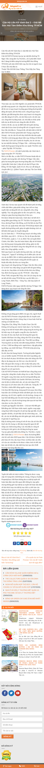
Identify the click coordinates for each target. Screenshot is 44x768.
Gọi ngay (8, 766)
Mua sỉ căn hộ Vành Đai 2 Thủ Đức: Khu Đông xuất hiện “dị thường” (11, 560)
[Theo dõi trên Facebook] (5, 693)
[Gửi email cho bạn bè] (22, 543)
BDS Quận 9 (30, 31)
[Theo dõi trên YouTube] (18, 693)
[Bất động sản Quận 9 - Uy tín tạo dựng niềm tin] (12, 6)
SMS (23, 766)
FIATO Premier (9, 151)
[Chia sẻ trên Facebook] (14, 543)
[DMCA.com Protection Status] (6, 755)
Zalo (37, 766)
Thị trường (22, 19)
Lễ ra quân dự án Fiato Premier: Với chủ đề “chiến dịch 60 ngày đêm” (32, 560)
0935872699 (16, 525)
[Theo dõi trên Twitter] (11, 693)
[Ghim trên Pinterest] (25, 543)
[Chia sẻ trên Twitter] (18, 543)
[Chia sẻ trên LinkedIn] (29, 543)
